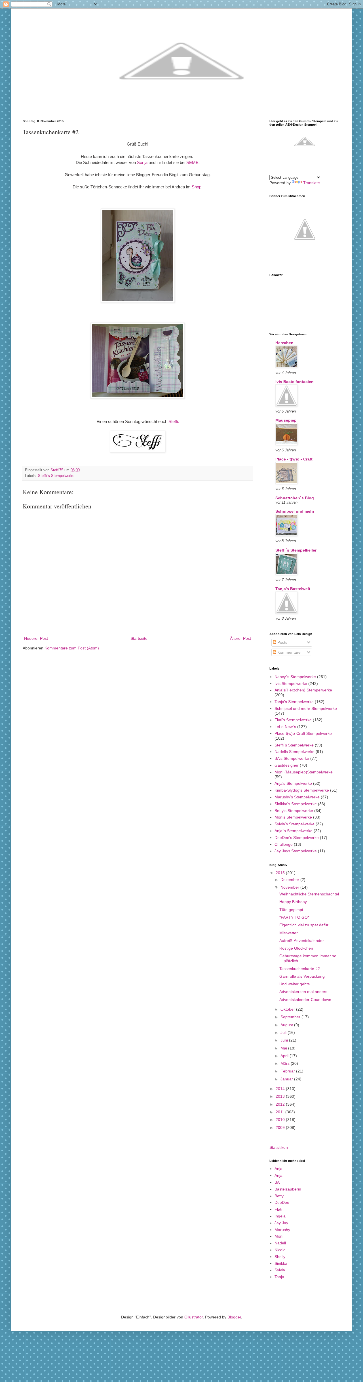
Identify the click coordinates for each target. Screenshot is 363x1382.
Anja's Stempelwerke (293, 783)
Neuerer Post (36, 638)
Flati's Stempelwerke (293, 720)
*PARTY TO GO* (294, 917)
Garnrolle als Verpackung (302, 976)
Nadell (280, 1243)
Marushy (282, 1229)
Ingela (280, 1216)
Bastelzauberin (288, 1189)
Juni (284, 1040)
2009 (281, 1127)
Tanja (279, 1276)
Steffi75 (57, 470)
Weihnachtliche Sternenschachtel (309, 894)
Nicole (280, 1250)
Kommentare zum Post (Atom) (72, 648)
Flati (278, 1209)
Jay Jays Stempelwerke (296, 851)
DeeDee (282, 1202)
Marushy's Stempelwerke (297, 797)
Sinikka (281, 1263)
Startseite (138, 638)
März (285, 1063)
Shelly (280, 1256)
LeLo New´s (285, 726)
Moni (279, 1236)
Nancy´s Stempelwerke (295, 676)
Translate (311, 182)
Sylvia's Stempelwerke (295, 824)
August (287, 1025)
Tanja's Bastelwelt (292, 588)
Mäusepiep (286, 420)
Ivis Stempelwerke (291, 683)
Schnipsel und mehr (294, 511)
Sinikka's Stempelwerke (296, 804)
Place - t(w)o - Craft (294, 459)
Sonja (142, 162)
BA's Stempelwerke (292, 758)
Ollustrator (193, 1317)
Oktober (288, 1009)
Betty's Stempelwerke (294, 810)
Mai (284, 1048)
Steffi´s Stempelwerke (56, 476)
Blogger (234, 1317)
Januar (287, 1079)
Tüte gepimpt (291, 909)
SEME (192, 162)
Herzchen (284, 342)
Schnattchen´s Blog (294, 498)
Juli (284, 1032)
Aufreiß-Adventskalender (301, 940)
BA (277, 1182)
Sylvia (280, 1270)
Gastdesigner (287, 765)
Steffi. (173, 421)
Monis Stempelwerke (293, 817)
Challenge (284, 844)
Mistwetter (288, 933)
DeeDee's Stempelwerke (297, 837)
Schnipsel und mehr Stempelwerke (306, 708)
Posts (281, 642)
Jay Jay (281, 1223)
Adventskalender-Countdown (305, 999)
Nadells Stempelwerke (295, 751)
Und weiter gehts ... (296, 984)
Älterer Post (240, 638)
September (290, 1017)
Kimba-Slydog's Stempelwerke (302, 790)
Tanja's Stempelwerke (294, 701)
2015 (281, 872)
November (290, 887)
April (285, 1055)
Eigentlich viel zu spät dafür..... (306, 925)
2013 (281, 1096)
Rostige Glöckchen (296, 948)
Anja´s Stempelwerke (294, 830)
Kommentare (288, 652)
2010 (281, 1119)
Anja (278, 1168)
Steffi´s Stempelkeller (295, 550)
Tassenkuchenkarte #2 (299, 968)
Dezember (290, 879)
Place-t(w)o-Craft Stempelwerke (303, 733)
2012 (281, 1104)
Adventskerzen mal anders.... (305, 991)
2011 (280, 1112)
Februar (288, 1071)
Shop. (197, 186)
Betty (279, 1196)
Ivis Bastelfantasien (294, 381)
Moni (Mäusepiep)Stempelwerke (304, 772)
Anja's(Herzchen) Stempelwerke (303, 690)
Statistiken (278, 1147)
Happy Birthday (293, 901)
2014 (281, 1088)
